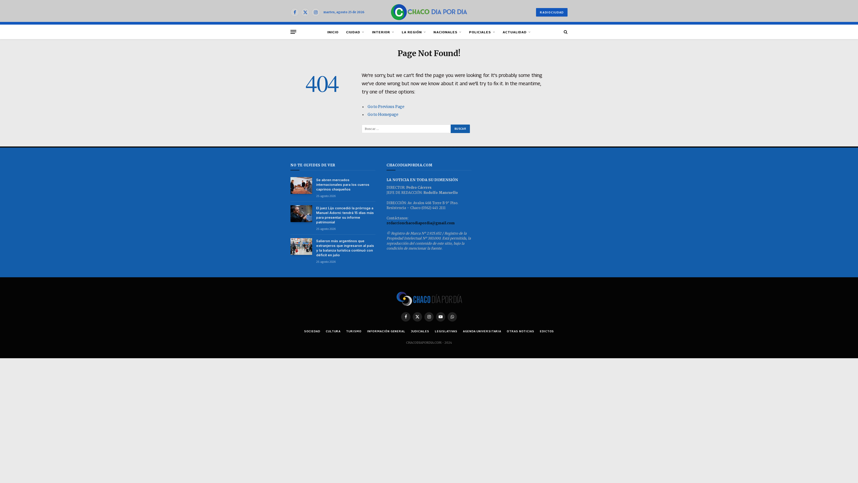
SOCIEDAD (312, 331)
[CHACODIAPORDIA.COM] (429, 12)
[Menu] (293, 32)
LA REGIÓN (412, 32)
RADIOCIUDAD (552, 12)
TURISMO (353, 331)
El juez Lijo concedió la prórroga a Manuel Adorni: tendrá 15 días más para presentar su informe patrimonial (345, 215)
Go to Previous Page (386, 106)
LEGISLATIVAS (446, 331)
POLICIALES (480, 32)
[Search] (565, 32)
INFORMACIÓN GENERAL (386, 331)
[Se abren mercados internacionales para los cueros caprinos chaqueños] (301, 185)
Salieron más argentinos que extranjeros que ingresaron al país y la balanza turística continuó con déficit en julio (345, 248)
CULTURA (333, 331)
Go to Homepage (383, 114)
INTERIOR (381, 32)
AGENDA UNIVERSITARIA (482, 331)
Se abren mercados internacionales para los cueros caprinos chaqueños (342, 184)
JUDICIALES (420, 331)
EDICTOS (547, 331)
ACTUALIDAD (515, 32)
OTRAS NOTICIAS (520, 331)
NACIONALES (445, 32)
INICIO (333, 32)
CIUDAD (353, 32)
